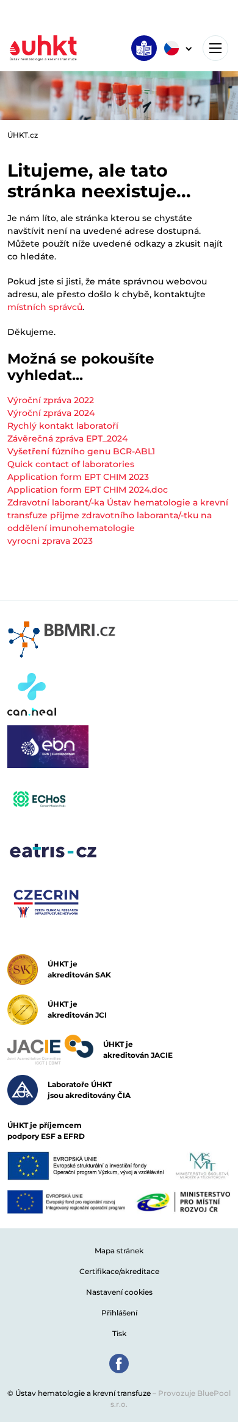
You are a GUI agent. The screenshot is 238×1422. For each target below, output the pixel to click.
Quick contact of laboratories (70, 464)
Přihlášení (119, 1312)
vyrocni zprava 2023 (50, 540)
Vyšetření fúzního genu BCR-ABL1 (81, 451)
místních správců (44, 306)
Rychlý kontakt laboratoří (62, 425)
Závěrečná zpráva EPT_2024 (67, 438)
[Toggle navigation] (215, 48)
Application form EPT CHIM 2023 (78, 476)
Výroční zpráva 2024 (51, 412)
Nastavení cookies (119, 1292)
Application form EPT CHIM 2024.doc (87, 489)
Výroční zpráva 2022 (50, 400)
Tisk (119, 1333)
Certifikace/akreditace (119, 1271)
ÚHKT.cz (22, 134)
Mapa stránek (119, 1250)
